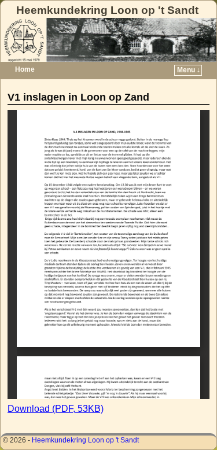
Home (25, 69)
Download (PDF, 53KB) (56, 409)
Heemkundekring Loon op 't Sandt (107, 10)
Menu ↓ (188, 70)
